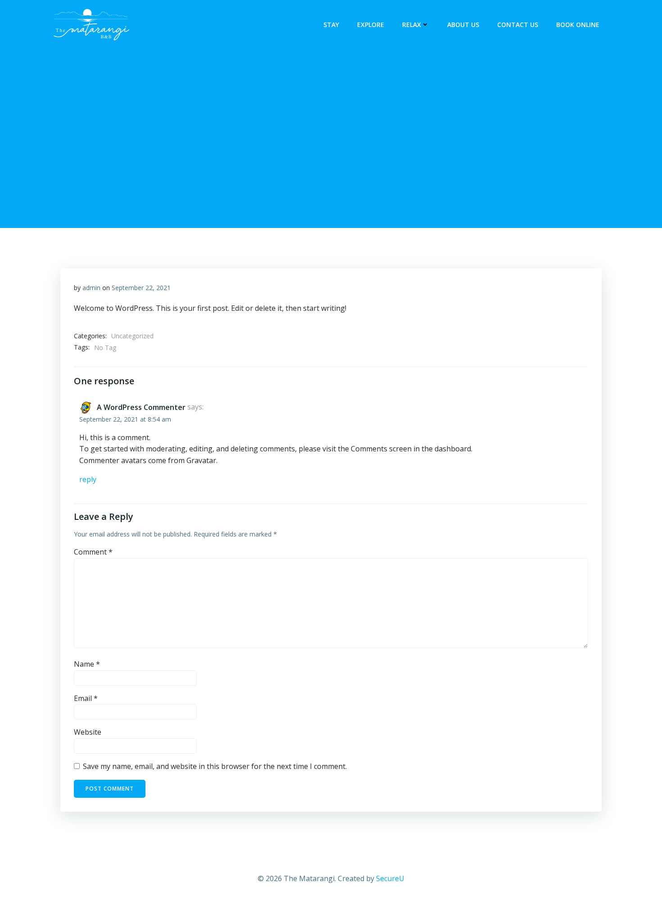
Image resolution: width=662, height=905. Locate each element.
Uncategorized (132, 336)
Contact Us (517, 24)
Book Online (577, 24)
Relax (411, 24)
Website (87, 732)
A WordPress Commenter (141, 407)
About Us (463, 24)
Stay (331, 24)
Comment (93, 552)
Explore (370, 24)
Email (86, 698)
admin (91, 287)
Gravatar (201, 460)
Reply (87, 479)
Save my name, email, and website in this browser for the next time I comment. (215, 766)
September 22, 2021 (141, 287)
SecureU (390, 878)
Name (87, 664)
